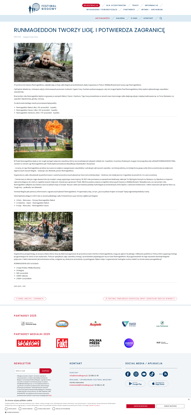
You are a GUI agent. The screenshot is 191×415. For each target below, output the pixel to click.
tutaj (49, 395)
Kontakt (148, 18)
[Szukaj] (161, 18)
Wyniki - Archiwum (152, 9)
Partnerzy (129, 9)
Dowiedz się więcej (94, 405)
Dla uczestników (116, 5)
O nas (134, 18)
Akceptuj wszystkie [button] (140, 406)
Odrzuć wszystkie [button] (170, 406)
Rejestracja (91, 5)
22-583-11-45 (93, 375)
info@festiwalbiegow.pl (78, 375)
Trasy (135, 5)
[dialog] (95, 406)
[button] (63, 412)
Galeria (120, 18)
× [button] (189, 399)
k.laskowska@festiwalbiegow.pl (81, 385)
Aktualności (102, 18)
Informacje (151, 5)
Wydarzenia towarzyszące (101, 9)
